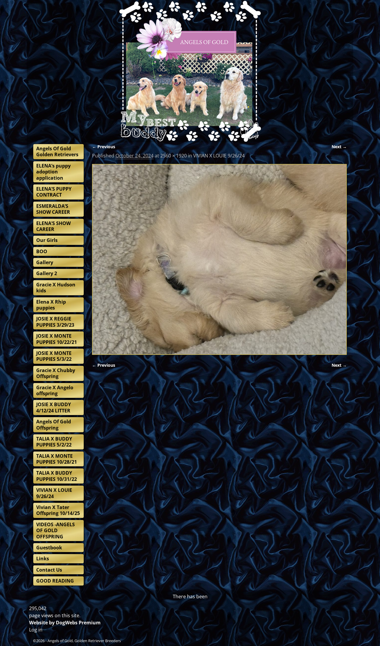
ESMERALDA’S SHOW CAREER (53, 209)
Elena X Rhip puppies (51, 305)
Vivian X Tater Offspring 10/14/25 (58, 510)
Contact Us (49, 570)
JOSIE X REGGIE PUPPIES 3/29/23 (55, 321)
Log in (35, 629)
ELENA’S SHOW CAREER (53, 226)
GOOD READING (55, 581)
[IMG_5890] (219, 259)
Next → (339, 146)
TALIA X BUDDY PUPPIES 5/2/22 (54, 442)
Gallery (44, 262)
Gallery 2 (46, 273)
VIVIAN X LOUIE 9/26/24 (219, 155)
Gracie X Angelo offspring (54, 390)
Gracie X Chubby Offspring (55, 373)
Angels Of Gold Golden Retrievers (57, 151)
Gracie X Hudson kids (55, 287)
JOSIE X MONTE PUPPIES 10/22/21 (56, 339)
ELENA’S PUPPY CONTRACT (54, 192)
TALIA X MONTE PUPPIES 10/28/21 (56, 459)
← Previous (103, 146)
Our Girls (47, 240)
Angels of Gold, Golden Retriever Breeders (84, 640)
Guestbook (49, 547)
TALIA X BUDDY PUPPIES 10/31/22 (56, 476)
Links (42, 558)
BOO (41, 251)
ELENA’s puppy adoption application (53, 171)
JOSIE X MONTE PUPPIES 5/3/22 (54, 356)
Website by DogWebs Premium (65, 622)
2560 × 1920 (173, 155)
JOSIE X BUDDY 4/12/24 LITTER (53, 407)
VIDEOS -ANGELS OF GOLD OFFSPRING (55, 530)
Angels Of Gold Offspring (53, 424)
